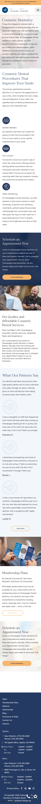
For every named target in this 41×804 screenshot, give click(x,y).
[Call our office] (28, 797)
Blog (4, 713)
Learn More (20, 528)
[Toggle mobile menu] (38, 10)
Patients (6, 706)
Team (4, 699)
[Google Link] (25, 788)
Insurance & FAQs (10, 717)
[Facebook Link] (21, 788)
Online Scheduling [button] (17, 277)
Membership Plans (10, 702)
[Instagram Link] (33, 788)
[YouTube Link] (29, 788)
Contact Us (7, 720)
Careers (5, 724)
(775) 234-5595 (14, 11)
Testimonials (7, 710)
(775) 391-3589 (23, 736)
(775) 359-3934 (24, 11)
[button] (35, 797)
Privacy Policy (13, 788)
